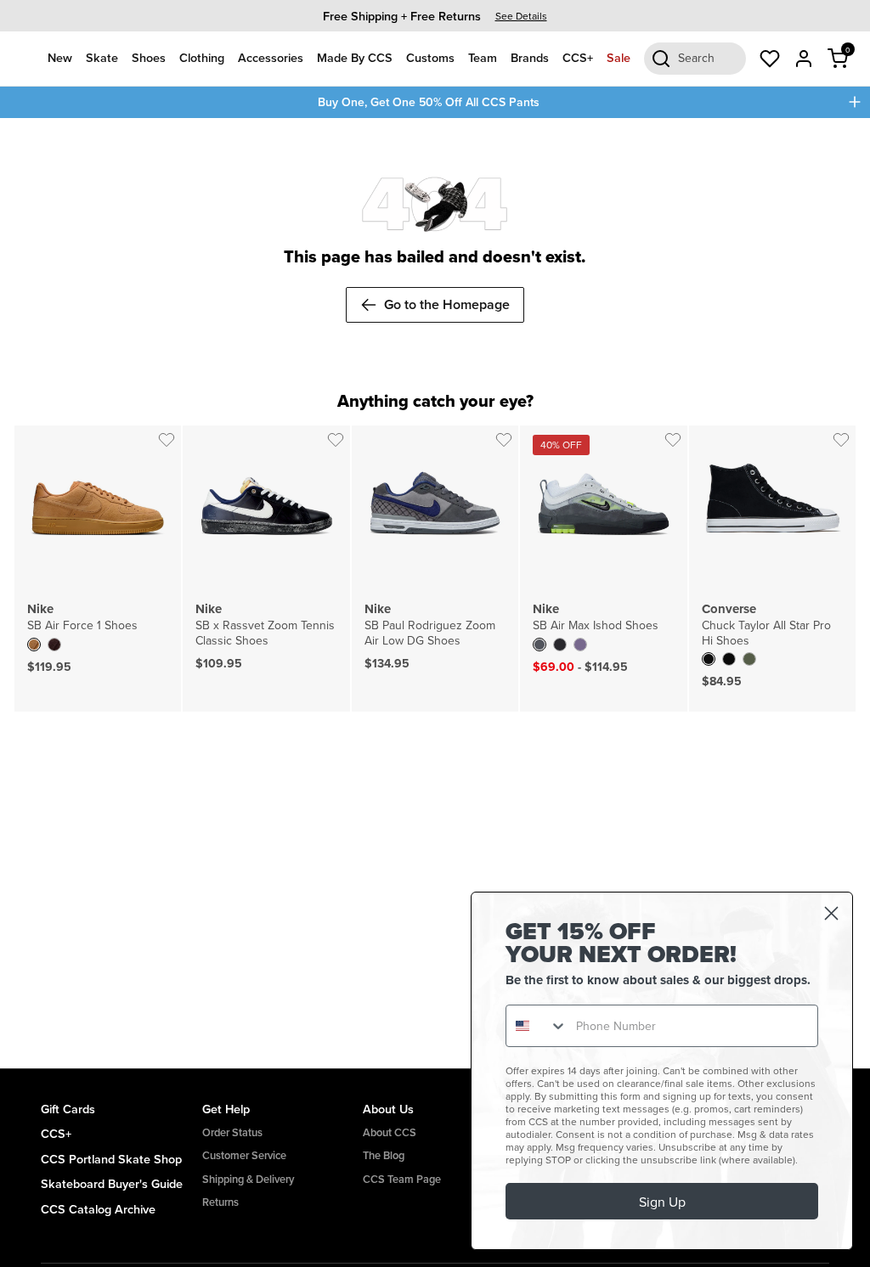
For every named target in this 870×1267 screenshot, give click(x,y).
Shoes (149, 57)
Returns (220, 1202)
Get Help (226, 1109)
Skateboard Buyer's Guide (112, 1183)
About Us (388, 1109)
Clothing (201, 57)
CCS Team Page (402, 1179)
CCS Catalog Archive (98, 1209)
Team (482, 57)
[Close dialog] (831, 913)
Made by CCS (355, 57)
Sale (618, 57)
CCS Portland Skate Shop (111, 1159)
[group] (435, 16)
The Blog (383, 1155)
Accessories (270, 57)
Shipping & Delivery (248, 1179)
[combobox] (537, 1025)
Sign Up (662, 1201)
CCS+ (577, 57)
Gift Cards (68, 1109)
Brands (530, 57)
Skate (102, 57)
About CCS (389, 1132)
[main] (435, 593)
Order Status (232, 1132)
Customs (430, 57)
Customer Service (244, 1155)
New (60, 57)
